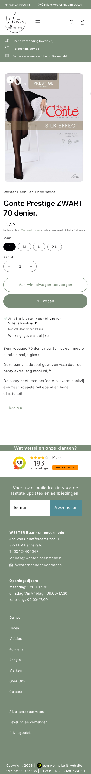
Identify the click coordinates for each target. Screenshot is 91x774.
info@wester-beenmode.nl (63, 4)
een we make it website (62, 765)
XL (54, 247)
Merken (15, 670)
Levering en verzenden (28, 722)
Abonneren (66, 507)
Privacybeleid (20, 733)
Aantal (8, 257)
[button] (38, 22)
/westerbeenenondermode (38, 565)
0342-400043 (19, 4)
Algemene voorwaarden (29, 711)
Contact (15, 692)
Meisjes (15, 639)
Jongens (16, 649)
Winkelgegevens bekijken (29, 336)
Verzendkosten (30, 230)
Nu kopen (45, 301)
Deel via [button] (15, 408)
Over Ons (17, 681)
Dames (15, 617)
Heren (14, 628)
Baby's (15, 660)
